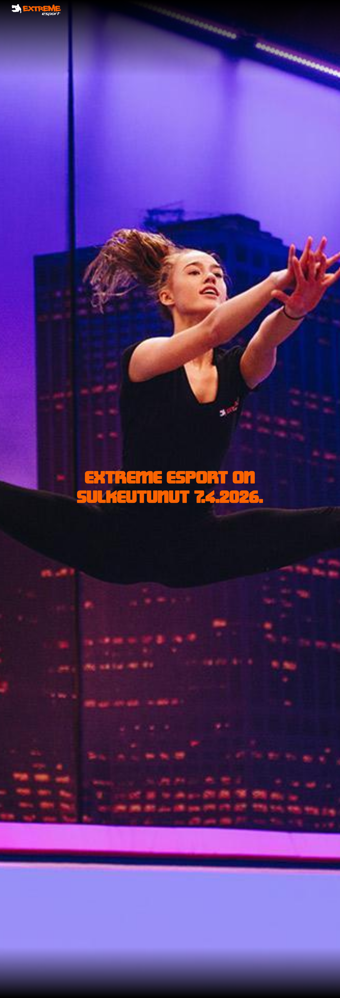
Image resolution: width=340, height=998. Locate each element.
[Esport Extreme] (36, 10)
